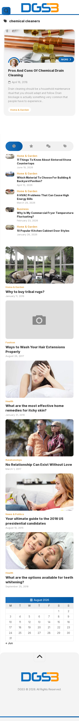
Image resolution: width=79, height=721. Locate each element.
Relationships (14, 459)
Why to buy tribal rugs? (25, 292)
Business (23, 209)
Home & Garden (19, 109)
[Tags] (65, 146)
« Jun (9, 643)
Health (9, 401)
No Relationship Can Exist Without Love (39, 465)
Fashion (10, 342)
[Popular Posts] (31, 146)
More (65, 59)
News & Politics (15, 514)
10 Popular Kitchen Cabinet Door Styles (43, 230)
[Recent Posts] (14, 146)
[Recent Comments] (48, 146)
